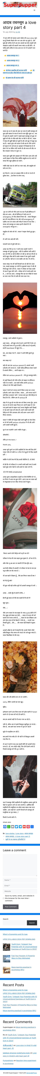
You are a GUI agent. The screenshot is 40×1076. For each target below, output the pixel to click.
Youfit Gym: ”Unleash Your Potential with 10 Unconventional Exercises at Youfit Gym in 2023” (20, 999)
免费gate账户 (8, 1045)
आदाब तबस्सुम (28, 833)
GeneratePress (31, 1073)
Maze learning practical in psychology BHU (19, 1011)
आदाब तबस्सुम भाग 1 (13, 55)
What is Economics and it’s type (15, 990)
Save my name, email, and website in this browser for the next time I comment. (19, 898)
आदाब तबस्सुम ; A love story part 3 (18, 836)
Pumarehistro (8, 1061)
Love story (19, 833)
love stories (10, 833)
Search (5, 919)
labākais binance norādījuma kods (16, 1053)
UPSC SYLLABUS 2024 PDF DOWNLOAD (19, 993)
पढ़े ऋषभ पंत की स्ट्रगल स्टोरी (15, 78)
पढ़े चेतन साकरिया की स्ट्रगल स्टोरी (16, 70)
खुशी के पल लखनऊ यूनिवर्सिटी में (15, 839)
